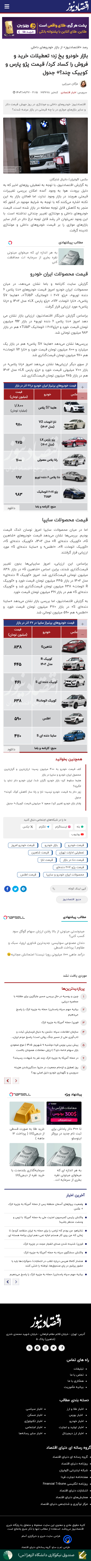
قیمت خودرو (76, 845)
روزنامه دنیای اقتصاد (74, 1464)
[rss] (30, 1348)
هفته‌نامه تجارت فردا (74, 1477)
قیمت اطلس (28, 875)
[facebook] (62, 1348)
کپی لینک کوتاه (77, 888)
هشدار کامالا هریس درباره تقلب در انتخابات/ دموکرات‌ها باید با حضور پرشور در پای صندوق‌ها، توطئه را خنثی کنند (47, 1263)
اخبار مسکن (35, 1415)
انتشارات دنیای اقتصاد (73, 1491)
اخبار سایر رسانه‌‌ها (30, 1433)
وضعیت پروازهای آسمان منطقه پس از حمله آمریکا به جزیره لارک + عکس (45, 1206)
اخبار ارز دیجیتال (73, 1433)
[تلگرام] (23, 889)
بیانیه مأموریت (74, 1387)
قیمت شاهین (40, 853)
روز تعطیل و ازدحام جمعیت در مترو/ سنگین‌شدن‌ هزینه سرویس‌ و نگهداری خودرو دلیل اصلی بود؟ (46, 1070)
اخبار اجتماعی (33, 1427)
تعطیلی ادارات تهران (71, 853)
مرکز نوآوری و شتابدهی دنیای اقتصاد (64, 1504)
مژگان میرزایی (70, 84)
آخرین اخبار (75, 1195)
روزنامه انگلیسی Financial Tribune (65, 1484)
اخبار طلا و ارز (75, 1409)
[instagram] (45, 1348)
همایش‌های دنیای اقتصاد (72, 1497)
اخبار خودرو (76, 1421)
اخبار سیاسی (34, 1409)
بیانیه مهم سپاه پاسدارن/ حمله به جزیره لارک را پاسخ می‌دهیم (47, 1012)
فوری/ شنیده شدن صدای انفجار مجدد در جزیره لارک (53, 1244)
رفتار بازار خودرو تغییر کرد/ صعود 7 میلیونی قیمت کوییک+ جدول (44, 803)
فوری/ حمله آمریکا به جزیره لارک (59, 1022)
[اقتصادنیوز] (45, 1321)
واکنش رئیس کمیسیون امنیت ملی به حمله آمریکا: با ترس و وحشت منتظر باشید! (48, 1220)
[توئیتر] (15, 889)
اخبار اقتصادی (68, 92)
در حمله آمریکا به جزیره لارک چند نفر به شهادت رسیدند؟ (45, 1058)
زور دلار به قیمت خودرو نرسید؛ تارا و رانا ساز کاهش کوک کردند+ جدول (42, 795)
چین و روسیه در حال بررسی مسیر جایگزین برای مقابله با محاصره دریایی (46, 999)
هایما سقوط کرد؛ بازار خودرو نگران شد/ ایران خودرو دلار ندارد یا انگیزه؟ (42, 783)
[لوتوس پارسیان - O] (45, 1555)
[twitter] (53, 1348)
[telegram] (37, 1348)
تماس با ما (77, 1375)
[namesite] (77, 6)
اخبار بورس (76, 1415)
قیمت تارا (47, 860)
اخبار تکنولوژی (33, 1421)
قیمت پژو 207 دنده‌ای (70, 867)
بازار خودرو (51, 845)
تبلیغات (79, 1369)
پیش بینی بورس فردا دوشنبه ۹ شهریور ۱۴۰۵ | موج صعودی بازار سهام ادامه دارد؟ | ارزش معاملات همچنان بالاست (44, 1047)
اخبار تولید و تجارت (71, 1427)
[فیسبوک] (7, 889)
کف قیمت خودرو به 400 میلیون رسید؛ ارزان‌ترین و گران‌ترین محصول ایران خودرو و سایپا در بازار (42, 772)
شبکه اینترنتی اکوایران (73, 1470)
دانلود (11, 508)
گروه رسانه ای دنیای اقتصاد (70, 1457)
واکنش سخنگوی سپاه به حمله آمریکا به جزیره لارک (53, 1253)
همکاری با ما (76, 1381)
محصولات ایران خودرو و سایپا (65, 875)
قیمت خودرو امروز (22, 845)
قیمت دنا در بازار (73, 860)
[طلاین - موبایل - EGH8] (45, 28)
